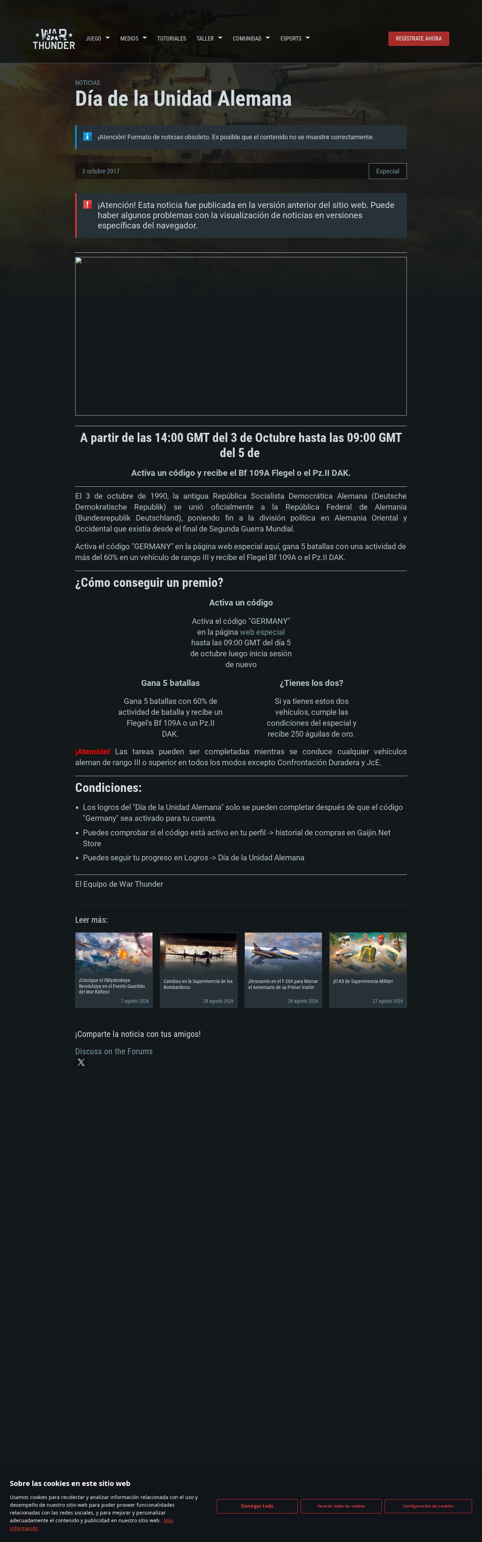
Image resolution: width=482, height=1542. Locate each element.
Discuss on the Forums (114, 1051)
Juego (93, 38)
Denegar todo (257, 1506)
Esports (291, 38)
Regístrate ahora (419, 38)
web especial (262, 632)
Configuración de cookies (428, 1506)
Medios (129, 38)
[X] (81, 1062)
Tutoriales (171, 38)
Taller (205, 38)
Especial (387, 171)
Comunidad (247, 38)
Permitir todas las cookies (341, 1506)
